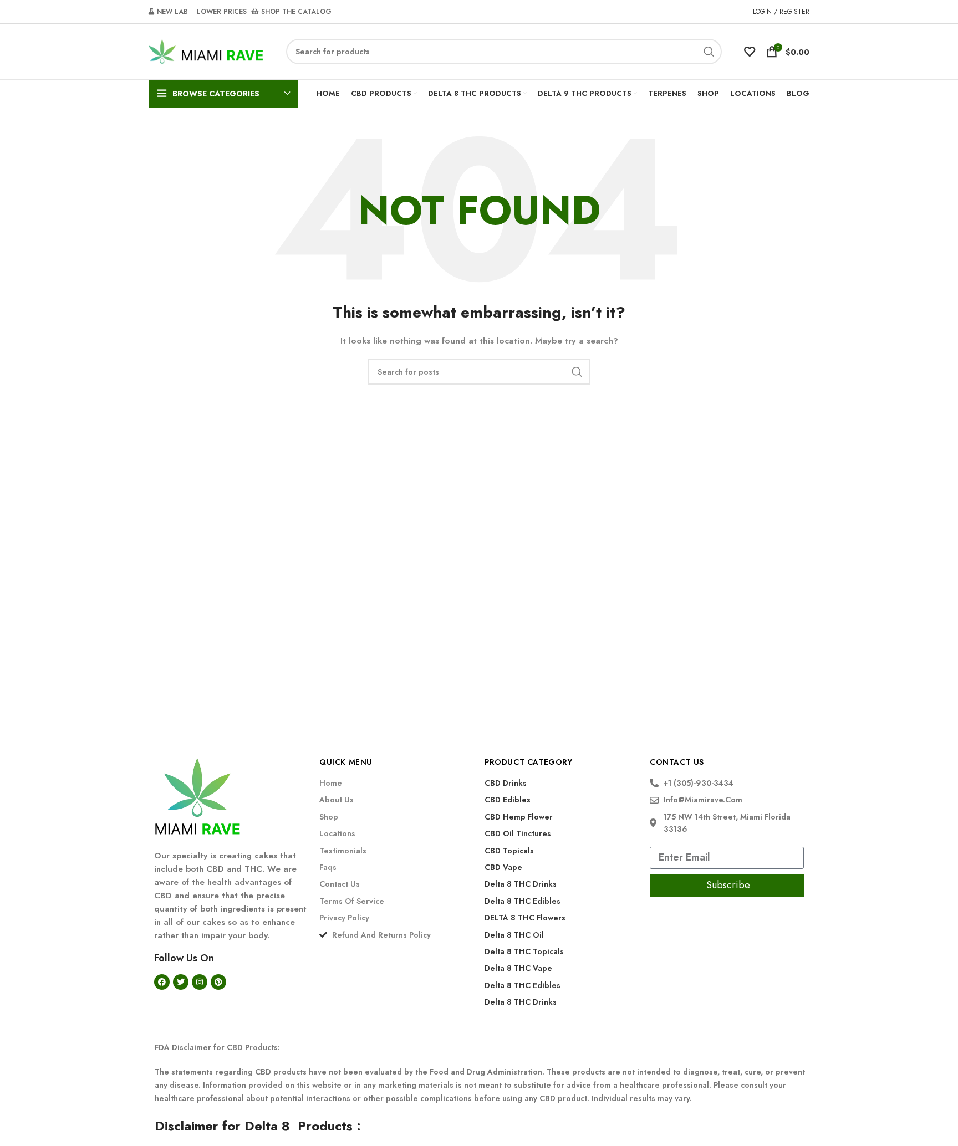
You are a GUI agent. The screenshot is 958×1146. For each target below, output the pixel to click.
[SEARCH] (709, 51)
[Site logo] (206, 50)
